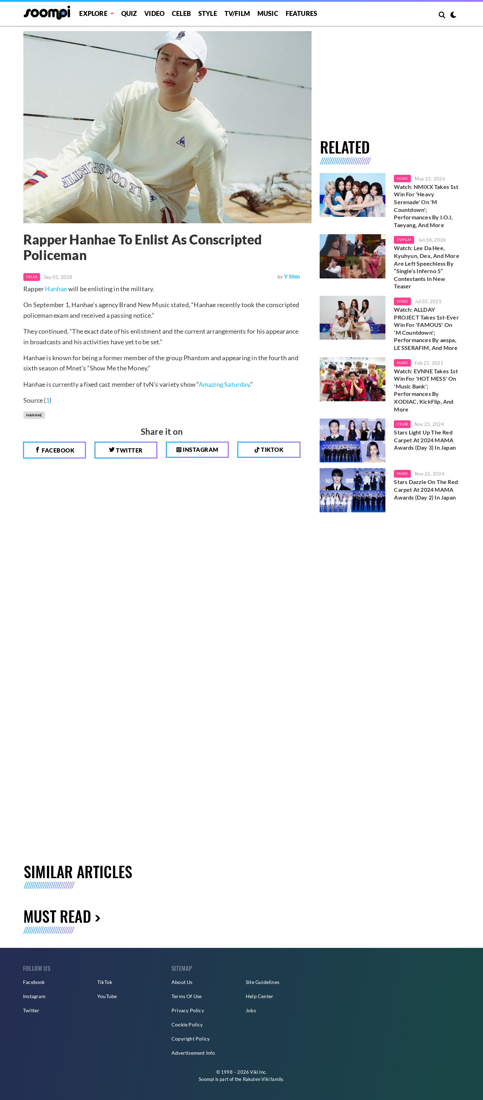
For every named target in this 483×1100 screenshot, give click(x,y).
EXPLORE (93, 13)
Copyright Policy (190, 1039)
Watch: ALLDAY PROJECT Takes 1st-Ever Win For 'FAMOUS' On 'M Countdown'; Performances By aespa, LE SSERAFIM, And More (426, 328)
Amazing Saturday (224, 384)
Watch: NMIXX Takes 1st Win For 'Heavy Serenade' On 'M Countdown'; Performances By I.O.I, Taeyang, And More (426, 205)
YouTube (107, 996)
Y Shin (292, 276)
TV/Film (404, 239)
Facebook (58, 450)
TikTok (104, 982)
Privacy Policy (187, 1010)
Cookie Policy (187, 1024)
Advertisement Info (193, 1053)
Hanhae (56, 289)
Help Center (259, 996)
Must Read (57, 916)
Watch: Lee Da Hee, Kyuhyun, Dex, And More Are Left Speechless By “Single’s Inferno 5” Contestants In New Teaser (426, 266)
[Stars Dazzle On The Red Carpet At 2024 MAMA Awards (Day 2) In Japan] (353, 490)
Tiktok (272, 449)
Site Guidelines (262, 982)
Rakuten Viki (256, 1079)
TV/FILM (237, 13)
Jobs (251, 1010)
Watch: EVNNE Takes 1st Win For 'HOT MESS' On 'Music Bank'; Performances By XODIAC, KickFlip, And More (426, 390)
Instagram (200, 449)
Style (207, 13)
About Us (182, 982)
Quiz (129, 13)
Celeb (181, 13)
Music (267, 13)
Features (302, 13)
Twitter (129, 450)
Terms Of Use (186, 996)
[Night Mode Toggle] (453, 15)
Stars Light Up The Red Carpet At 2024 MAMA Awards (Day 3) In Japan (425, 440)
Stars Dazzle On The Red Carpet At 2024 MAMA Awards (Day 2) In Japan (426, 489)
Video (154, 13)
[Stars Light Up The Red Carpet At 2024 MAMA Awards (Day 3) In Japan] (353, 440)
